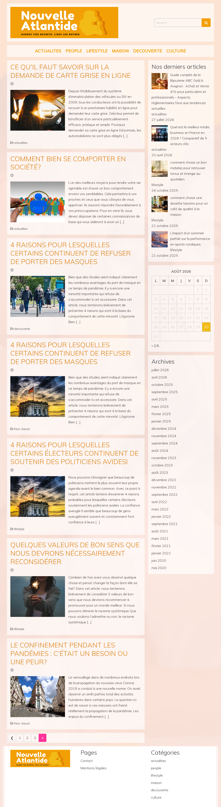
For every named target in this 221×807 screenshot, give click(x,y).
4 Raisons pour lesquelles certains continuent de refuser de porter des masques (70, 253)
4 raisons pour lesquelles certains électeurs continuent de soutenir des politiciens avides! (74, 453)
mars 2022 (160, 509)
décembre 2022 (164, 480)
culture (176, 50)
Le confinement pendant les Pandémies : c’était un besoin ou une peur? (69, 653)
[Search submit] (206, 22)
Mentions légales (93, 768)
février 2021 (161, 546)
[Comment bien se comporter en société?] (37, 201)
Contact (87, 761)
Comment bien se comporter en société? (68, 163)
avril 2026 (159, 377)
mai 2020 (159, 568)
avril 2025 (159, 399)
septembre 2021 (165, 524)
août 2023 (160, 472)
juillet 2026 (160, 370)
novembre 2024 (164, 436)
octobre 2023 (162, 465)
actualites (48, 50)
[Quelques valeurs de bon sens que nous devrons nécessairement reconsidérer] (37, 596)
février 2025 (161, 414)
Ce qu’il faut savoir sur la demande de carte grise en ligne (70, 71)
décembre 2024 (164, 428)
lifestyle (97, 50)
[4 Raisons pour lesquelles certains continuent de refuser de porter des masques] (37, 296)
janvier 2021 (161, 553)
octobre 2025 (162, 384)
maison (120, 50)
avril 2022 (159, 502)
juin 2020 (159, 560)
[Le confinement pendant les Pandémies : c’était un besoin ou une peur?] (37, 696)
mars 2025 (160, 406)
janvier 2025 (161, 421)
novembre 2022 (164, 487)
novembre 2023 (164, 458)
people (74, 50)
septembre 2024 (165, 443)
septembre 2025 (165, 392)
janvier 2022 (161, 516)
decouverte (147, 50)
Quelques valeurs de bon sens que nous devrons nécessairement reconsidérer (75, 553)
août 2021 (160, 531)
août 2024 (160, 450)
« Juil (156, 345)
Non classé (22, 429)
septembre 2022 (165, 494)
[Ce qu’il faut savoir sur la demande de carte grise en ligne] (37, 110)
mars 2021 (160, 538)
